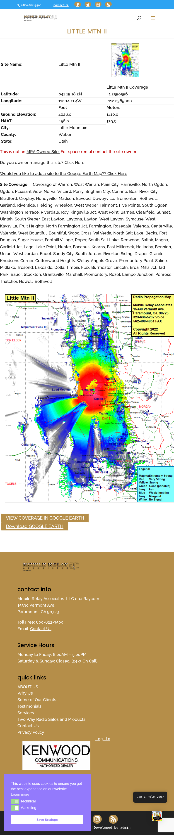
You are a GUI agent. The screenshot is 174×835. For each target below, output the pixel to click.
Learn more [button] (20, 794)
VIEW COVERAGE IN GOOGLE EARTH (45, 518)
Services (25, 712)
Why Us (25, 693)
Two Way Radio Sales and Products (51, 719)
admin (125, 828)
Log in (102, 739)
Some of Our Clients (36, 699)
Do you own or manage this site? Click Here (42, 162)
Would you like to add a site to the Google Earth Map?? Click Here (63, 173)
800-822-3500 (49, 622)
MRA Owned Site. (43, 151)
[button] (157, 817)
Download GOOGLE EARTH (34, 526)
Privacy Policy (30, 732)
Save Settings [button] (47, 819)
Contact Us (61, 5)
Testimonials (29, 706)
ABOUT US (27, 686)
